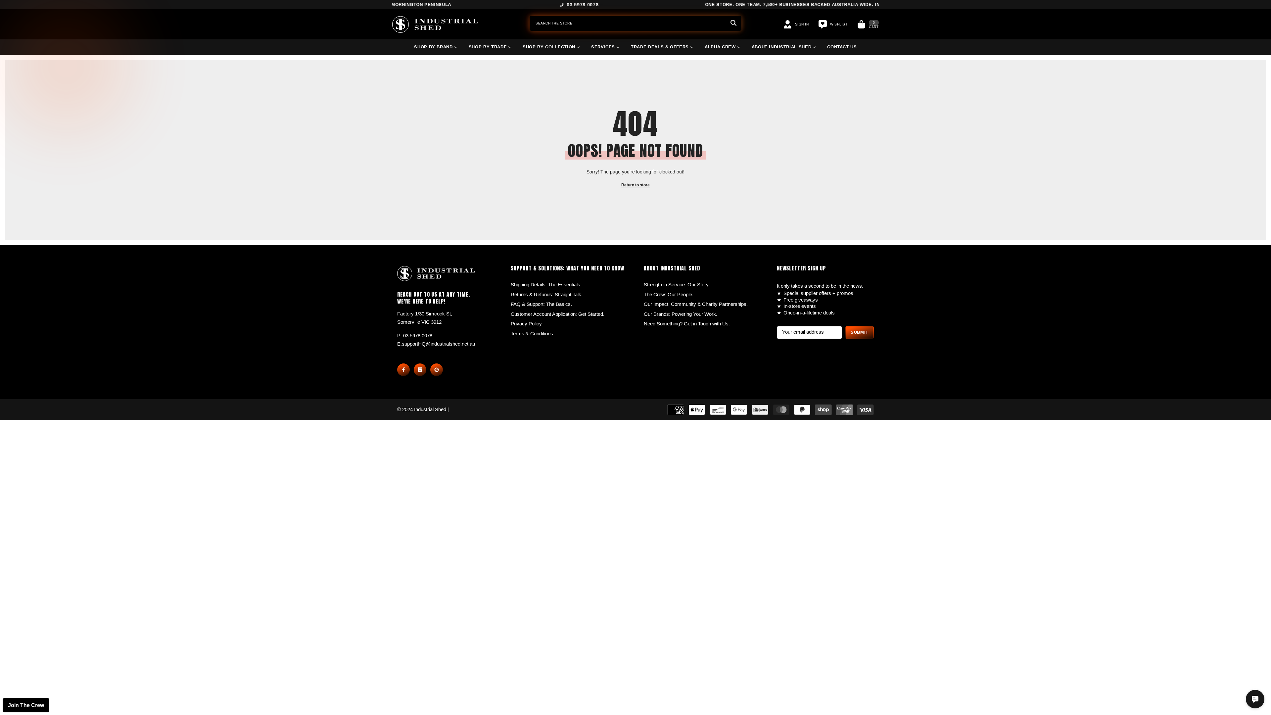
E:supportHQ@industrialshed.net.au (436, 344)
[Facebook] (403, 369)
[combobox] (628, 23)
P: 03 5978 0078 (414, 335)
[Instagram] (420, 369)
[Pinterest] (436, 369)
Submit (860, 332)
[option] (635, 5)
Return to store (635, 185)
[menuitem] (435, 49)
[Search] (635, 23)
